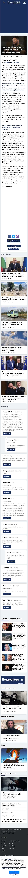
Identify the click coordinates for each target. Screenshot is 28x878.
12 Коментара (15, 241)
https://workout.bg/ (7, 816)
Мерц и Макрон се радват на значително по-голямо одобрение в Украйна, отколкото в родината (13, 373)
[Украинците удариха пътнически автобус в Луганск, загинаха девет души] (14, 314)
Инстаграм (15, 62)
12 (21, 57)
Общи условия (17, 829)
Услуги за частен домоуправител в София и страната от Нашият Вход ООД (14, 820)
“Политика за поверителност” (10, 867)
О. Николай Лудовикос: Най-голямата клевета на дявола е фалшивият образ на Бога (12, 737)
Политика (4, 846)
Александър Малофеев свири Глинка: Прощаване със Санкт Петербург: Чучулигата (12, 794)
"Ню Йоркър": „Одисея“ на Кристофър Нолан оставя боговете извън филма (13, 765)
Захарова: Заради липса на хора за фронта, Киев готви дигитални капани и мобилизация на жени (19, 646)
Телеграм (7, 62)
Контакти (9, 829)
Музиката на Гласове (8, 774)
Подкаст (4, 843)
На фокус (4, 841)
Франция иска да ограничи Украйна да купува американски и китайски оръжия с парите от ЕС (14, 398)
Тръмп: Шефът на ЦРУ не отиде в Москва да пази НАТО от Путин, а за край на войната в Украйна (18, 625)
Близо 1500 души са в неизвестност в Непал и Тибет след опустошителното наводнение (13, 299)
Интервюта (12, 846)
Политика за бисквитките (7, 833)
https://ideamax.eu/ (7, 812)
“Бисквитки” (8, 859)
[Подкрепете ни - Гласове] (13, 680)
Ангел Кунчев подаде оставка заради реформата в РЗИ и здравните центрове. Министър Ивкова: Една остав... (18, 657)
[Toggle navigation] (24, 2)
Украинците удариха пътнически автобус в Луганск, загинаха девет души (12, 324)
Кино (3, 745)
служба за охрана (14, 248)
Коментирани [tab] (16, 618)
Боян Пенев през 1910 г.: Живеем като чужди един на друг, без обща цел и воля (13, 708)
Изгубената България (8, 688)
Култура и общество (14, 841)
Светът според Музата (8, 855)
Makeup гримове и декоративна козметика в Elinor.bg (11, 804)
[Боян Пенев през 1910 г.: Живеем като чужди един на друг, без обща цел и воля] (14, 698)
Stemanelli (5, 809)
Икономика (11, 843)
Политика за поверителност (8, 831)
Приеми (14, 872)
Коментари (11, 848)
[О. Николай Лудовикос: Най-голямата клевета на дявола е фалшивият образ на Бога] (14, 727)
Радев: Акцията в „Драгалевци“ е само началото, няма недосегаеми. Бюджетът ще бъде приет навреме (13, 274)
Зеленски (10, 246)
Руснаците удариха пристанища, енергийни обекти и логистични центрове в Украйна (12, 348)
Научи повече (14, 875)
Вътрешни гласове (7, 716)
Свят (3, 848)
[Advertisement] (14, 19)
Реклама (3, 829)
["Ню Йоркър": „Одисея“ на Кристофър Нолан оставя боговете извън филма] (14, 755)
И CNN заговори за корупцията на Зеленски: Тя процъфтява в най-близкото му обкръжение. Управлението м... (19, 667)
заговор (18, 246)
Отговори (7, 433)
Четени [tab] (5, 618)
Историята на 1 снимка (7, 853)
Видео (3, 850)
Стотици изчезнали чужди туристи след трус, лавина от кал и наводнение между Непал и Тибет (19, 636)
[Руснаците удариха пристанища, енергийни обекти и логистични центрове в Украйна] (14, 338)
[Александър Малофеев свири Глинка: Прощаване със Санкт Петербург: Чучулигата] (14, 784)
